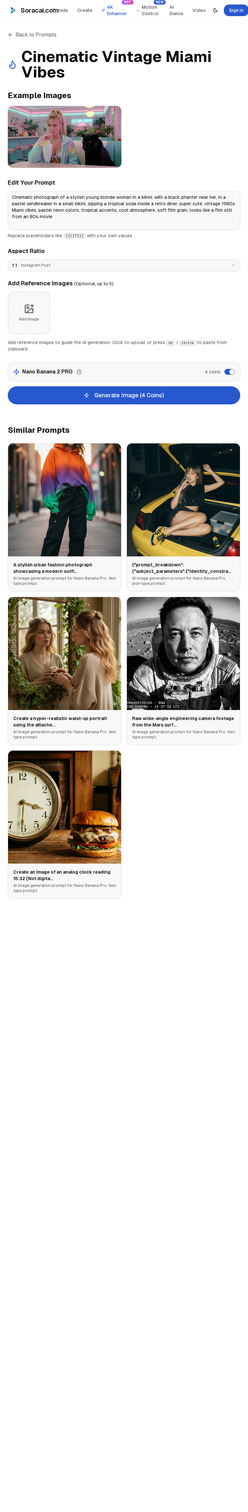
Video (199, 10)
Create (84, 10)
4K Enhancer (119, 8)
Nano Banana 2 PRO (47, 372)
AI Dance (176, 10)
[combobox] (124, 265)
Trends (60, 10)
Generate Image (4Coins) (129, 395)
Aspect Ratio (26, 251)
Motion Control (153, 8)
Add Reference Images (60, 283)
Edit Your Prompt (31, 182)
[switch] (229, 372)
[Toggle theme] (215, 10)
